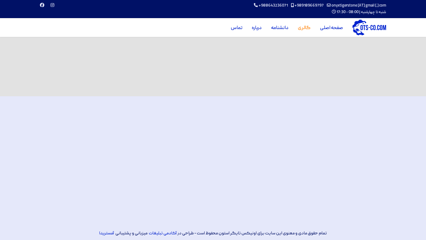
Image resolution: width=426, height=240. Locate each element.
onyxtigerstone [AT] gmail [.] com (359, 5)
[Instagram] (52, 5)
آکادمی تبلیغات (163, 233)
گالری (304, 28)
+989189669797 (309, 5)
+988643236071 (273, 5)
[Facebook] (42, 5)
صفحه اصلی (331, 28)
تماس (236, 28)
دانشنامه (279, 28)
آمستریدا (106, 233)
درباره (257, 28)
